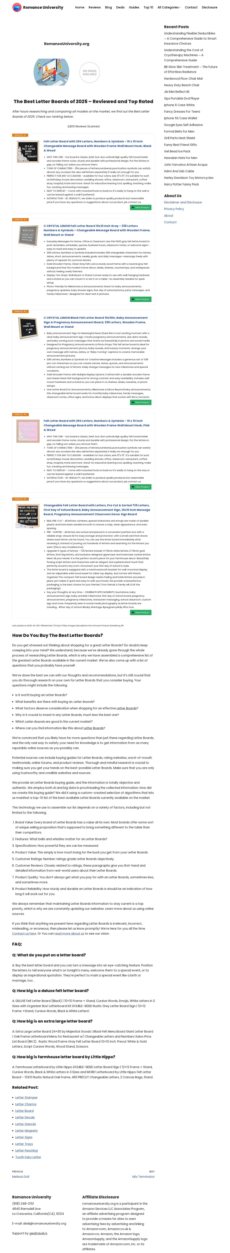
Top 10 (148, 7)
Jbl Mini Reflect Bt (176, 92)
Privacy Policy (174, 209)
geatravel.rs (38, 1233)
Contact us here (24, 933)
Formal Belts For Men (179, 131)
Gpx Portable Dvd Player (181, 98)
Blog (108, 7)
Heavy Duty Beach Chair (181, 85)
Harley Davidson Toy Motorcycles (188, 178)
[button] (180, 7)
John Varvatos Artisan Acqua (185, 165)
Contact (191, 7)
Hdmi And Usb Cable (179, 171)
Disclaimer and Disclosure (183, 202)
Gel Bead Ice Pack (177, 151)
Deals (120, 7)
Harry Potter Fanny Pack (181, 184)
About (168, 216)
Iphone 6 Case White (179, 105)
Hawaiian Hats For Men (180, 158)
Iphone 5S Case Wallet (180, 118)
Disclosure (209, 7)
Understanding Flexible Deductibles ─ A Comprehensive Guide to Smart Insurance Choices (190, 38)
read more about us (69, 933)
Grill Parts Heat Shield (179, 138)
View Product (142, 207)
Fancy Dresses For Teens (182, 112)
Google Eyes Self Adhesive (183, 125)
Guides (134, 7)
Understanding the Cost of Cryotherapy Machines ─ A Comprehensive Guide (183, 55)
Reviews (95, 7)
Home (79, 7)
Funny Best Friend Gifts (180, 145)
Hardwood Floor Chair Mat (183, 79)
